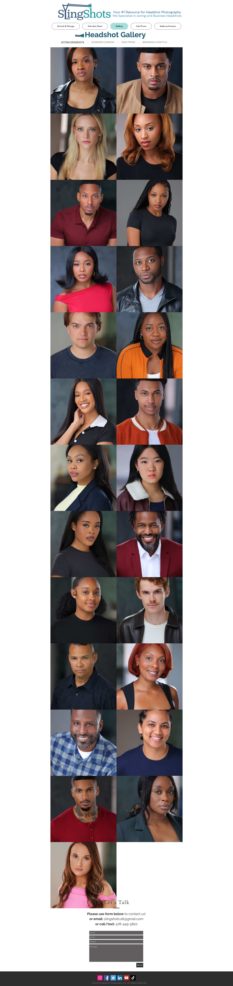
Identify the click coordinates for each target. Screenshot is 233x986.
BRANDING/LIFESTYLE (155, 42)
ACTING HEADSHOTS (72, 42)
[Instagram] (100, 977)
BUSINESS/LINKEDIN (103, 42)
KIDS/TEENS (128, 42)
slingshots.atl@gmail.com (123, 919)
